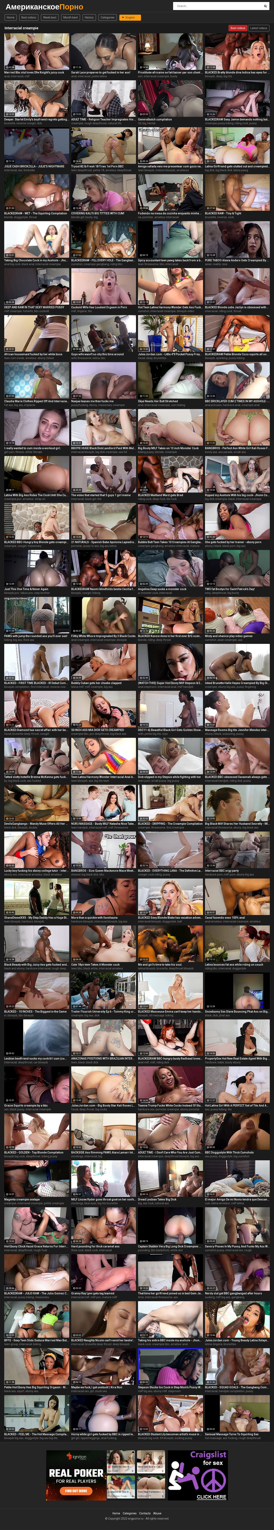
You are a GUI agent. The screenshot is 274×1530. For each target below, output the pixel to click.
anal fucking (109, 1438)
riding (151, 639)
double (33, 827)
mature (195, 546)
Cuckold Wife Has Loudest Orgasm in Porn (99, 307)
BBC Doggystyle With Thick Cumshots (229, 1152)
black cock (91, 1250)
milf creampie (13, 311)
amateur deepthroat (118, 170)
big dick (209, 170)
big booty (233, 592)
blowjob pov (11, 592)
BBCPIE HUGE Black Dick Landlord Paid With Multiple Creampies (103, 448)
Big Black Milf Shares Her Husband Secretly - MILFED (237, 823)
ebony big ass (226, 686)
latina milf (77, 686)
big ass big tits (49, 1438)
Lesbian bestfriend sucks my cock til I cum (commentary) (36, 1058)
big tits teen (101, 780)
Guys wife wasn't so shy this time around (97, 354)
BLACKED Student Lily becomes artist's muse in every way (170, 1434)
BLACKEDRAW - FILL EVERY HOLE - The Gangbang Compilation (103, 260)
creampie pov (12, 499)
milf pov (96, 1297)
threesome (158, 827)
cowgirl (21, 546)
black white (90, 968)
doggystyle (21, 217)
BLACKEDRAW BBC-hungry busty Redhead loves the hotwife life (170, 1058)
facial (141, 358)
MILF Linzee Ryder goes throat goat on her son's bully (103, 1199)
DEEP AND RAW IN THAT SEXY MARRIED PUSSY (34, 307)
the (99, 499)
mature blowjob (165, 170)
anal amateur (213, 921)
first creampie (175, 827)
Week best (49, 17)
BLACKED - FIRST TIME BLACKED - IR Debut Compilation (36, 683)
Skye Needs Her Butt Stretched (158, 401)
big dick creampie (106, 452)
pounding (144, 1250)
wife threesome (81, 358)
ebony (93, 405)
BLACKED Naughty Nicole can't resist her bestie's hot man (103, 1340)
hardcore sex (146, 1109)
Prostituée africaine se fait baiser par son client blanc (170, 72)
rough (248, 1250)
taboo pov (26, 592)
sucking (210, 1297)
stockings (77, 1156)
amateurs (183, 170)
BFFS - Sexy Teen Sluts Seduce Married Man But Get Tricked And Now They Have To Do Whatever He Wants (36, 1340)
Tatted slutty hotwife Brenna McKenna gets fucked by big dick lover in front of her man (36, 777)
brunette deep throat (25, 733)
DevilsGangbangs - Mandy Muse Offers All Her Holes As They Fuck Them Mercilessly (36, 823)
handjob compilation (232, 1391)
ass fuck (148, 1203)
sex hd (123, 452)
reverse (222, 217)
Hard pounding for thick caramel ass (95, 1246)
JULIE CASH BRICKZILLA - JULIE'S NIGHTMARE (34, 166)
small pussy (158, 780)
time (141, 1297)
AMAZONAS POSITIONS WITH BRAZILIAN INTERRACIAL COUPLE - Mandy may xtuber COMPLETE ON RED (103, 1058)
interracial (17, 76)
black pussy (17, 1109)
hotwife (28, 311)
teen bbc (76, 968)
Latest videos (258, 28)
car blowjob (40, 1062)
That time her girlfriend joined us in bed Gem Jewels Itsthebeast (170, 1293)
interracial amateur (30, 874)
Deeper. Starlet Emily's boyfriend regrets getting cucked (36, 119)
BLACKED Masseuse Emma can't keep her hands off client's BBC (170, 1011)
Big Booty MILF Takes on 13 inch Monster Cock (168, 448)
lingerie (82, 311)
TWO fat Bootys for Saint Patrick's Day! (230, 589)
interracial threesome (218, 827)
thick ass (28, 639)
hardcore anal (231, 405)
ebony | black (46, 358)
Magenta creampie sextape (22, 1199)
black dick (10, 827)
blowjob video (185, 311)
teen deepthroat (81, 170)
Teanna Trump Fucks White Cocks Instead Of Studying (170, 1105)
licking (96, 592)
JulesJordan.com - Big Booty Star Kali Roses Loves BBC (103, 1105)
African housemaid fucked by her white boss (33, 354)
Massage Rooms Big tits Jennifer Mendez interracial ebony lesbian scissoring (237, 730)
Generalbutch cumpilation (155, 119)
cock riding (155, 874)
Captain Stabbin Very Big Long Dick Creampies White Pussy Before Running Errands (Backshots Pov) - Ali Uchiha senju (170, 1246)
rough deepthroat (95, 123)
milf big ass (223, 1297)
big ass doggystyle (202, 1156)
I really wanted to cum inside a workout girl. (32, 448)
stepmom (174, 1391)
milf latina (237, 1203)
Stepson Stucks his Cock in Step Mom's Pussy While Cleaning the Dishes (170, 1387)
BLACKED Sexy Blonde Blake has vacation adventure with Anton (170, 917)
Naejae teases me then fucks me (92, 401)
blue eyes (90, 1203)
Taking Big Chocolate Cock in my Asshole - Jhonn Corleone (36, 260)
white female (33, 452)
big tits (228, 76)
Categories (108, 17)
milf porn (229, 874)
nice (224, 264)
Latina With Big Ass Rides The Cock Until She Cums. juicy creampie (36, 495)
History (89, 17)
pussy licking (237, 358)
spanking (221, 358)
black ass (10, 1391)
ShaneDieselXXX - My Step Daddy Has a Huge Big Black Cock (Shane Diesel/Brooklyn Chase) (36, 917)
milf (27, 76)
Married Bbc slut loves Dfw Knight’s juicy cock (34, 72)
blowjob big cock (14, 1156)
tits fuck (171, 499)
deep (219, 76)
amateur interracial (166, 217)
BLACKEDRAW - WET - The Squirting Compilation (35, 213)
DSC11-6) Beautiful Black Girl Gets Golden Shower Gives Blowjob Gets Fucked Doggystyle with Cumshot (170, 730)
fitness (19, 452)
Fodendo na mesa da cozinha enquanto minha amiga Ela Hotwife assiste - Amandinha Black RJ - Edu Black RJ (170, 213)
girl (92, 1391)
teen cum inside (14, 358)
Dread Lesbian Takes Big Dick (157, 1199)
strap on (40, 499)
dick (39, 123)
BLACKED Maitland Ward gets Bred (160, 495)
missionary (35, 546)
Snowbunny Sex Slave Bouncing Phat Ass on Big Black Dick (237, 1011)
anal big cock (12, 264)
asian (208, 264)
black (231, 499)
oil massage (156, 1015)
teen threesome (148, 264)
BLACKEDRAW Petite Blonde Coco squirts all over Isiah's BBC (237, 354)
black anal (28, 264)
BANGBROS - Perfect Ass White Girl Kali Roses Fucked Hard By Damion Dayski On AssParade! (237, 448)
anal (7, 76)
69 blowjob (167, 1438)
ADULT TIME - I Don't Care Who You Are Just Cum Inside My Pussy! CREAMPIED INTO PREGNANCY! (170, 1152)
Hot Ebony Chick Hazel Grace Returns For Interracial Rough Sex (36, 1246)
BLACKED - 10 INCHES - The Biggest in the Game (35, 1011)
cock (231, 217)
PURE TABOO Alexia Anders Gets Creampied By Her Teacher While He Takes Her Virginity (237, 260)
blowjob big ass (13, 1438)
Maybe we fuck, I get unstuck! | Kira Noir (97, 1387)
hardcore (27, 921)
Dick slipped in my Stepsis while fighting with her (169, 777)
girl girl (75, 1438)
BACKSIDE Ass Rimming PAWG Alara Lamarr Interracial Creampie (103, 1152)
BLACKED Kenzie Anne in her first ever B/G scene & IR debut (170, 636)
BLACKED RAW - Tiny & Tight (223, 213)
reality (217, 264)
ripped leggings (90, 1438)
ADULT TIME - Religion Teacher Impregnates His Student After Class (103, 119)
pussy (253, 123)
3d (139, 123)
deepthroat (219, 592)
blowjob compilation (16, 686)
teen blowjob (146, 170)
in (5, 1015)
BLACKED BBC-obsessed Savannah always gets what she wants (237, 777)
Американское (16, 6)
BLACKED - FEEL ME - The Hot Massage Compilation (36, 1434)
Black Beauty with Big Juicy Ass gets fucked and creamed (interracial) (36, 964)
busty (173, 76)
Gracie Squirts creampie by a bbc (26, 1105)
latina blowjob (146, 968)
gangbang (237, 1297)
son (140, 76)
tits (90, 311)
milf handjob (185, 686)
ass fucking (230, 1438)
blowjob (210, 76)
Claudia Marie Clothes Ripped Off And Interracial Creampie (36, 401)
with (140, 733)
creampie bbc (79, 733)
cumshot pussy (214, 1250)
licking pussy (146, 452)
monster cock (149, 592)
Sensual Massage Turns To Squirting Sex (232, 1434)
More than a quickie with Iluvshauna (94, 917)
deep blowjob (121, 1344)
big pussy (173, 780)
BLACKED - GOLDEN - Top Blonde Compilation (33, 1152)
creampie (77, 123)
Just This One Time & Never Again (26, 589)
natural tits (115, 123)
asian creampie (227, 639)
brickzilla (29, 170)
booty (89, 217)
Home (10, 17)
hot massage (213, 1438)
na (139, 217)
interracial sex (234, 1250)
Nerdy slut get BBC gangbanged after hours (233, 1293)
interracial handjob (216, 780)
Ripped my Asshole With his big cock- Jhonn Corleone (237, 495)
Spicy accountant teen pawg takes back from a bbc (170, 260)
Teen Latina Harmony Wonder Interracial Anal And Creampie (103, 777)
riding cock (241, 123)
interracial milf (98, 827)
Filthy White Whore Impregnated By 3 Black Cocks (103, 636)
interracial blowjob (82, 452)
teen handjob (79, 827)
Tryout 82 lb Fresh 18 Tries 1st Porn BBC (97, 166)
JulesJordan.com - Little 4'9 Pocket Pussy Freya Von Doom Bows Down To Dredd (170, 354)
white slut (176, 1250)
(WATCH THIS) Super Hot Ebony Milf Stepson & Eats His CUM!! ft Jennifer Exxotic (170, 683)
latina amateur (220, 1203)
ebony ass (31, 1391)
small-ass (240, 452)
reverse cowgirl (26, 123)
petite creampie (54, 1203)
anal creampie (80, 639)
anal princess (213, 405)
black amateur (53, 874)
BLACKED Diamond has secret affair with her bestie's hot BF (36, 730)
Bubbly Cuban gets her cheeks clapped (96, 683)
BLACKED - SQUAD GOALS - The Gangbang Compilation (237, 1387)
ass (20, 170)
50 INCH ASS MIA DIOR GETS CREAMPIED (97, 730)
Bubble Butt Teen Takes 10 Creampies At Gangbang (170, 542)
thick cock (77, 1250)
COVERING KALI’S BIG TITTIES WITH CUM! (97, 213)
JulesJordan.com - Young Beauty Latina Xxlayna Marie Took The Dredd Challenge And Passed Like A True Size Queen (237, 1340)
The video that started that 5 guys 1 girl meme (101, 495)
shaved (75, 874)
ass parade (225, 452)
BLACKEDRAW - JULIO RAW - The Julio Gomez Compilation (36, 1293)
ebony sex (10, 874)
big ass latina (108, 546)
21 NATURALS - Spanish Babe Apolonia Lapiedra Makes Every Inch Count (103, 542)
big (144, 123)
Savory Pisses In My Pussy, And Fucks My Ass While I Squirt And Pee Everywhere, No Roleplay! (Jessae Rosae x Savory (237, 1246)
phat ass (224, 1015)
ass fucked (34, 780)
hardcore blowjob (82, 921)
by (5, 780)
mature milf (109, 1297)
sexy (208, 592)
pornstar (147, 217)
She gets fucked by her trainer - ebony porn (233, 542)
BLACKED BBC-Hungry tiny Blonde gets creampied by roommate (36, 542)
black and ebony (14, 968)
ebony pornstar (190, 1109)
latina (96, 358)
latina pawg (240, 170)
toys (165, 733)
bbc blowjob (26, 1015)
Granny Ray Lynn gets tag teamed (92, 1293)
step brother (42, 592)
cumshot (76, 264)
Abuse (157, 1513)
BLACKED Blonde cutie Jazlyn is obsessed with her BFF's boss (237, 307)
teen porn (144, 780)
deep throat (163, 639)
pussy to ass (91, 546)
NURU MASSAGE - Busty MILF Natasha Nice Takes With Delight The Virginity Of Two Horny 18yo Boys (103, 823)
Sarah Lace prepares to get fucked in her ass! (100, 72)
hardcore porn (214, 874)
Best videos (28, 17)
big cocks (101, 1109)
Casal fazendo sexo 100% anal (225, 917)
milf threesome (118, 827)
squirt (20, 1391)
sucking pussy (183, 1438)
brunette (9, 123)
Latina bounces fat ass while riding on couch (234, 964)
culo (207, 1203)
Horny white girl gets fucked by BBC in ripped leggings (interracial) (103, 1434)
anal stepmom (147, 686)
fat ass (8, 405)
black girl (90, 499)
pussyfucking (79, 405)
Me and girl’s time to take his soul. (160, 964)
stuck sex (101, 1391)
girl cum (9, 452)
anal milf (143, 1062)
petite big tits (153, 733)
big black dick (224, 170)
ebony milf (160, 1391)
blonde (8, 217)
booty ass (211, 452)
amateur (31, 358)
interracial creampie (156, 76)
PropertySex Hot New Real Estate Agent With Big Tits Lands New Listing (237, 1058)
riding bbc (116, 264)
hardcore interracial (38, 968)
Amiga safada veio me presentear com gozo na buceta (170, 166)
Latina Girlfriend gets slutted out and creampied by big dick (237, 166)
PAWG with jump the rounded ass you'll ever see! (35, 636)
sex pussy (211, 1156)
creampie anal (251, 405)
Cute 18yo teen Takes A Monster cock (95, 964)
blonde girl (77, 217)
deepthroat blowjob (181, 968)
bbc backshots (160, 1250)
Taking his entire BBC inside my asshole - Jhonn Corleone (170, 1340)
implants (29, 405)
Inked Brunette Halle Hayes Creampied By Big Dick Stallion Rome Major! (237, 683)
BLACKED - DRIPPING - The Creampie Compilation (170, 823)
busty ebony (233, 1062)
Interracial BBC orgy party (222, 870)
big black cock (17, 780)
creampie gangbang (96, 264)
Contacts (145, 1513)
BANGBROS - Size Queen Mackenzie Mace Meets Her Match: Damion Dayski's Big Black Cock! (103, 870)
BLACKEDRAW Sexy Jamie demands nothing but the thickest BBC (237, 119)
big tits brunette (108, 1203)
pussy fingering (246, 686)
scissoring (228, 733)
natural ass (162, 1203)
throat (33, 217)
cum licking (178, 405)
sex (6, 1109)
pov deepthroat (99, 733)
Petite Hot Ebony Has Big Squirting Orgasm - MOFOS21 (36, 1387)
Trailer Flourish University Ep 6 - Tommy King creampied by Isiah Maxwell (103, 1011)
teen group (11, 1344)
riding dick (236, 780)
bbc (162, 264)
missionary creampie (111, 405)
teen (74, 1062)
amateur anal (179, 1344)
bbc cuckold (41, 311)
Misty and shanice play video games (229, 636)
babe (221, 1062)
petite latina (99, 76)
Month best (70, 17)
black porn (228, 546)
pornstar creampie (167, 1109)
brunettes (160, 358)
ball (179, 921)
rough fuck (40, 1250)
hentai (151, 123)
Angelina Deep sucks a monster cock (162, 589)
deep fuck (159, 499)
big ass (18, 405)
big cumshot (241, 1156)
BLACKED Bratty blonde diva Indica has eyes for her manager (237, 72)
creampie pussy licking (219, 123)
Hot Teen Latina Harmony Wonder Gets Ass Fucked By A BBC (170, 307)
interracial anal (167, 686)
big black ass (118, 733)
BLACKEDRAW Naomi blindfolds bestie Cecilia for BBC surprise (103, 589)
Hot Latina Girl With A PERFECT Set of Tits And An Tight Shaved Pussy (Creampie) (237, 1105)
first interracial (40, 686)
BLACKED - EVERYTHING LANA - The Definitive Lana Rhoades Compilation (170, 870)
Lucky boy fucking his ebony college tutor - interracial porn (36, 870)
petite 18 (98, 170)
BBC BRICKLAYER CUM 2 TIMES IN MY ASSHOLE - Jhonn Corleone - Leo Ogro (237, 401)
